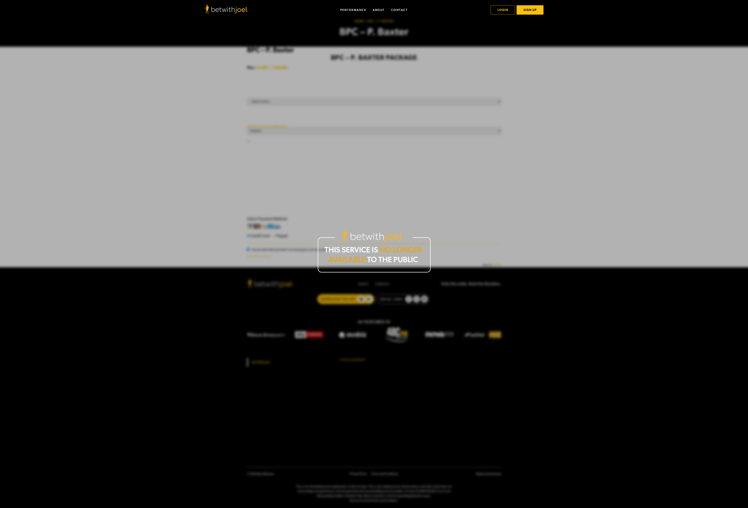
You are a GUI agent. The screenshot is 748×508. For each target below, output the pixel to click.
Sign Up (530, 10)
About (379, 9)
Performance (353, 9)
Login (502, 10)
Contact (399, 9)
